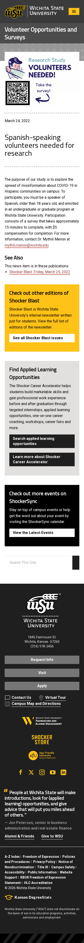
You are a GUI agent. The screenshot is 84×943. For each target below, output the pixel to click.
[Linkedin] (63, 772)
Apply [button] (42, 686)
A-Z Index (12, 856)
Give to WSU (52, 836)
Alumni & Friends (19, 836)
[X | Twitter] (31, 772)
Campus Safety (63, 867)
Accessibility (14, 872)
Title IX (42, 867)
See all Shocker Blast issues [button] (38, 338)
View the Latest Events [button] (33, 532)
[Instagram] (42, 772)
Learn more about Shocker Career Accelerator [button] (36, 459)
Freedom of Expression (41, 856)
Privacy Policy (44, 862)
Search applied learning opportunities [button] (33, 441)
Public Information (42, 872)
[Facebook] (20, 772)
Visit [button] (42, 673)
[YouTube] (53, 772)
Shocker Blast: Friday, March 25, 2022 (39, 272)
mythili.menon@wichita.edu (27, 245)
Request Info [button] (42, 659)
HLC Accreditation (38, 883)
